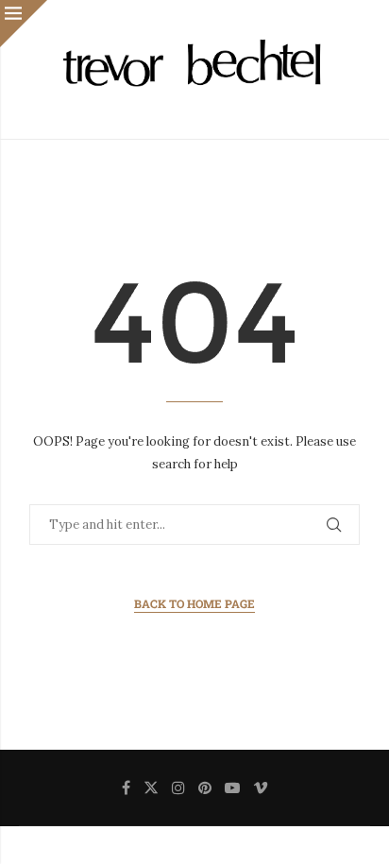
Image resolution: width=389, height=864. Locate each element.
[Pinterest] (204, 787)
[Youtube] (232, 787)
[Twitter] (151, 787)
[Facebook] (126, 787)
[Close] (23, 23)
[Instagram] (178, 787)
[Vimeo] (260, 787)
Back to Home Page (194, 603)
